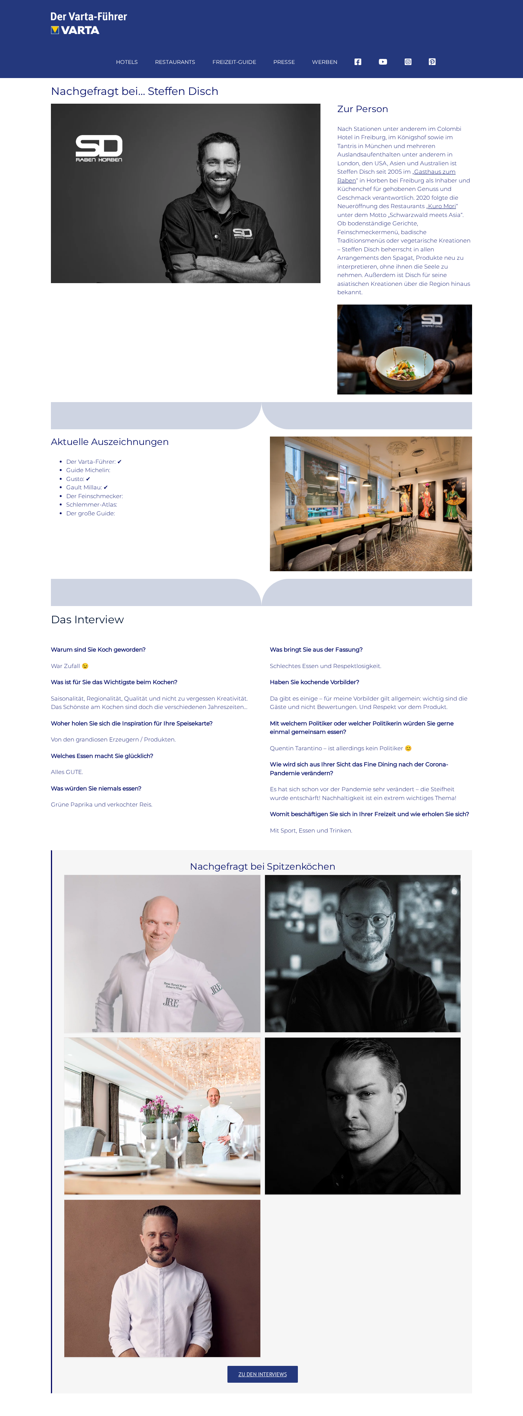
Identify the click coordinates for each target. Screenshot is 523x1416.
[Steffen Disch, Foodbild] (404, 307)
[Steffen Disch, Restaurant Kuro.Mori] (371, 439)
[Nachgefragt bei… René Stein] (162, 1278)
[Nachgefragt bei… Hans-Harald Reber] (162, 953)
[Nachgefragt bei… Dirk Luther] (162, 1116)
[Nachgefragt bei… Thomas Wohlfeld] (363, 953)
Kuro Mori (442, 206)
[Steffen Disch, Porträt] (185, 106)
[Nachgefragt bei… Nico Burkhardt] (363, 1116)
